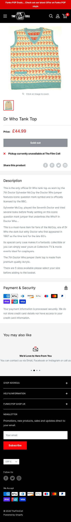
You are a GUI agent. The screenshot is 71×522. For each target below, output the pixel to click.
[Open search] (51, 16)
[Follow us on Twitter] (12, 478)
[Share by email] (65, 165)
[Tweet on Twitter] (58, 165)
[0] (65, 16)
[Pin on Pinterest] (52, 165)
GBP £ (8, 461)
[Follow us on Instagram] (19, 478)
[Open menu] (5, 16)
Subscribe (15, 445)
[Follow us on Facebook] (5, 478)
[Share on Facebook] (45, 165)
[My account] (57, 16)
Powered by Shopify (13, 514)
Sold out (35, 142)
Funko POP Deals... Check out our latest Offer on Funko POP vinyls (36, 4)
